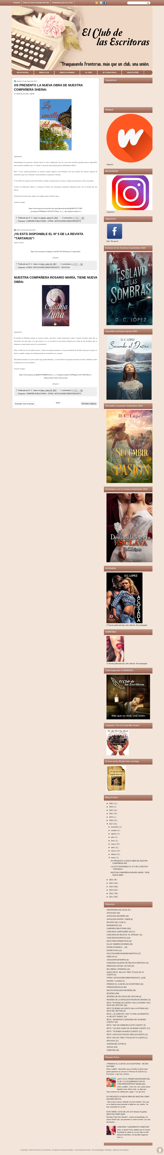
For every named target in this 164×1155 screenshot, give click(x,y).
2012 (111, 893)
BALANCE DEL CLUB (115, 922)
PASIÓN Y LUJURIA (114, 981)
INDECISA (111, 957)
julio (113, 837)
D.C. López (88, 72)
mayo (113, 844)
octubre (114, 830)
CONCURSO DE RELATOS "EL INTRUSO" (123, 935)
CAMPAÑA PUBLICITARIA (36, 221)
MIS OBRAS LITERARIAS (117, 969)
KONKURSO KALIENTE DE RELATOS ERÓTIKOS (126, 963)
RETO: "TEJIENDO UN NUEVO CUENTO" (123, 1031)
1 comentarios (66, 264)
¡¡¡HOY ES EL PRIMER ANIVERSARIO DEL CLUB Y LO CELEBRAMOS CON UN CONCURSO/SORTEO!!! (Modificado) (133, 1081)
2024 (111, 807)
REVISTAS (65, 267)
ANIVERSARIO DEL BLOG (117, 910)
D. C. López (33, 218)
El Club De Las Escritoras (42, 1150)
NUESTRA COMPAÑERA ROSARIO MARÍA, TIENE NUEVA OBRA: (55, 280)
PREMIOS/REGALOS (115, 987)
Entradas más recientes (24, 404)
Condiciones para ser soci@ (62, 3)
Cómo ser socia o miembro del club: (36, 3)
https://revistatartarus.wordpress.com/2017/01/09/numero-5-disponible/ (55, 251)
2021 (111, 814)
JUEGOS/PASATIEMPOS (116, 960)
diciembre (115, 827)
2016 (111, 880)
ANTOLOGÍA (111, 913)
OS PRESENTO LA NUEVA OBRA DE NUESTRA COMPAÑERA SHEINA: (48, 87)
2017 (111, 824)
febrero (114, 854)
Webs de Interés (133, 72)
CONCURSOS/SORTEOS (116, 938)
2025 (111, 803)
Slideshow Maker (67, 1150)
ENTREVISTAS (112, 950)
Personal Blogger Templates (102, 1150)
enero (113, 858)
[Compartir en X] (80, 218)
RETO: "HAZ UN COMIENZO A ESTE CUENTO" (125, 1025)
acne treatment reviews (83, 1150)
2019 (111, 817)
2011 (111, 897)
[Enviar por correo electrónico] (74, 218)
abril (113, 847)
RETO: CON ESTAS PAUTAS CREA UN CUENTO (125, 1034)
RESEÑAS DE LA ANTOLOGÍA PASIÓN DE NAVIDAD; (127, 1000)
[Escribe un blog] (77, 218)
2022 (111, 810)
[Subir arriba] (160, 1150)
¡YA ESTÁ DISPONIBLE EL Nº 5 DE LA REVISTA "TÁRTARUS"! (48, 236)
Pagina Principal (22, 72)
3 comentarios (67, 218)
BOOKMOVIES (112, 925)
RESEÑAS (111, 993)
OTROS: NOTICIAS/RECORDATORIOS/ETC (64, 221)
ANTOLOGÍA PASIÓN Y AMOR (118, 919)
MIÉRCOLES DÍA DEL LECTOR (119, 966)
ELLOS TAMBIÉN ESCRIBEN (118, 944)
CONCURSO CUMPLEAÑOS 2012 (119, 932)
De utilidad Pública (109, 72)
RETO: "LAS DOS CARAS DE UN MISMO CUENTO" (127, 1028)
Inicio (58, 403)
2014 (111, 887)
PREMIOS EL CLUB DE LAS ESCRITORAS (123, 984)
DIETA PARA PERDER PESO (118, 941)
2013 (111, 890)
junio (113, 841)
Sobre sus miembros (67, 72)
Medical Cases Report (120, 1150)
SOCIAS (110, 1047)
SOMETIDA (111, 1050)
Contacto (16, 3)
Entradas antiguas (89, 404)
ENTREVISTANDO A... (115, 947)
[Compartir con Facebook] (83, 218)
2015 (111, 883)
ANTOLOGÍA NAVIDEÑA (116, 916)
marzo (113, 851)
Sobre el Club (44, 72)
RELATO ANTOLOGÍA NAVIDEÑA (119, 990)
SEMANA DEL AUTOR (115, 1044)
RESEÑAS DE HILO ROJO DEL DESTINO (123, 997)
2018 (111, 820)
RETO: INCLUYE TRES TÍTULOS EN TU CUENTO (126, 1038)
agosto (114, 834)
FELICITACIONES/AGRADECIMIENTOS (122, 953)
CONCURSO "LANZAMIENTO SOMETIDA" (133, 1127)
